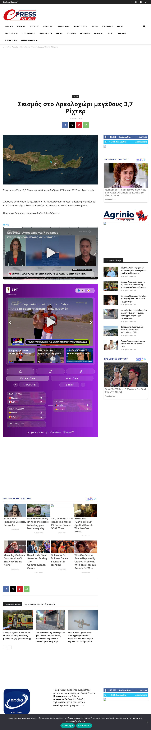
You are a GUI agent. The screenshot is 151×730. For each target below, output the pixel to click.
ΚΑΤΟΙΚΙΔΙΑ (11, 40)
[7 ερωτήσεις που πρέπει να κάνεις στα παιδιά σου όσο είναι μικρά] (111, 345)
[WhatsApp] (86, 125)
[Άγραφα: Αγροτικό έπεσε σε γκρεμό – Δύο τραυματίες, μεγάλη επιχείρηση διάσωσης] (18, 620)
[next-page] (10, 647)
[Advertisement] (94, 14)
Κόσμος (33, 26)
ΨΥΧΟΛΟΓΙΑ (11, 33)
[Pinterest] (79, 125)
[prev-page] (5, 647)
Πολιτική (47, 26)
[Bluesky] (145, 2)
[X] (136, 2)
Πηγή (6, 224)
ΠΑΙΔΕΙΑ (98, 33)
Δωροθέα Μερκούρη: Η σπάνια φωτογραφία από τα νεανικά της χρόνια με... (133, 299)
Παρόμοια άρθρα (12, 604)
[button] (144, 26)
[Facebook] (131, 2)
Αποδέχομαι (67, 725)
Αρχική (9, 26)
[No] (147, 722)
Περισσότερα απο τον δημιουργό (39, 604)
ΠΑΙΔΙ (110, 33)
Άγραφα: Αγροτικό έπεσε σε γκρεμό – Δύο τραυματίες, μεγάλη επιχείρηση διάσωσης (17, 636)
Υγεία (120, 26)
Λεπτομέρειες (84, 725)
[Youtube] (140, 2)
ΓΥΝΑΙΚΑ (121, 33)
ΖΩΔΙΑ (59, 33)
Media (94, 26)
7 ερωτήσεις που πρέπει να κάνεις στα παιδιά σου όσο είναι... (133, 343)
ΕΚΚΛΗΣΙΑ (85, 33)
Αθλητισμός (80, 26)
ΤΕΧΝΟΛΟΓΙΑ (45, 33)
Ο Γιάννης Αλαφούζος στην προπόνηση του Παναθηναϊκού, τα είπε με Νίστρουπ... (134, 270)
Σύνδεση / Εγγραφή (10, 2)
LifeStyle (107, 26)
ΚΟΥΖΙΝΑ (71, 33)
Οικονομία (63, 26)
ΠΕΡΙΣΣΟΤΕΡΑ (28, 40)
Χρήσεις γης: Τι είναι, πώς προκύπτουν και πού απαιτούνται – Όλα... (132, 329)
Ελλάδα (21, 26)
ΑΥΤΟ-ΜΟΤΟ (28, 33)
